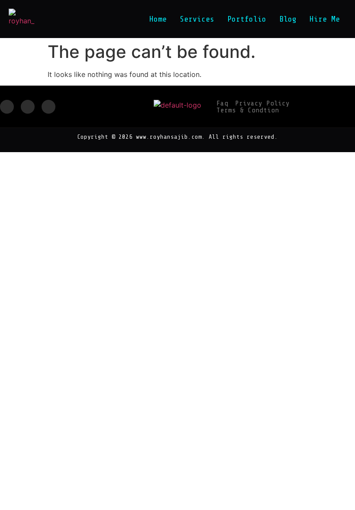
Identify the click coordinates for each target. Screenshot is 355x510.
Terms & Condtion (247, 110)
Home (158, 19)
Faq (222, 103)
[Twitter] (28, 107)
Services (197, 19)
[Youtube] (48, 107)
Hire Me (325, 19)
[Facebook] (7, 107)
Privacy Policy (262, 103)
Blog (288, 19)
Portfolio (246, 19)
